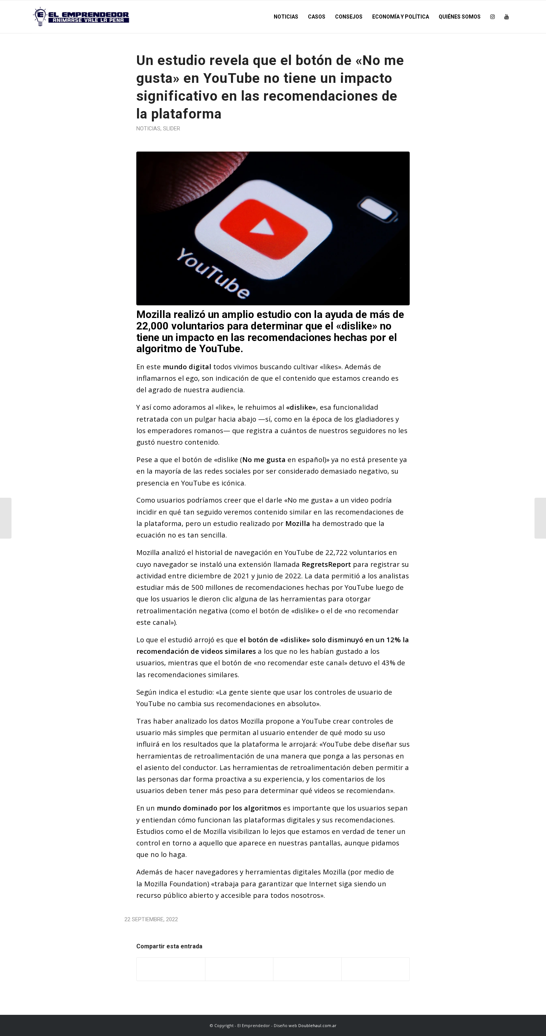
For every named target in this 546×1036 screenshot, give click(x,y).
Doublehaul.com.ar (317, 1025)
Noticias (148, 128)
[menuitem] (286, 16)
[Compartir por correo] (376, 969)
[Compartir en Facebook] (171, 969)
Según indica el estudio (174, 691)
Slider (171, 128)
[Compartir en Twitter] (239, 969)
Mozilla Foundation (175, 883)
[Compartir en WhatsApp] (307, 969)
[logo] (81, 16)
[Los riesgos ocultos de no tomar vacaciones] (6, 518)
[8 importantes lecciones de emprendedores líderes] (540, 518)
